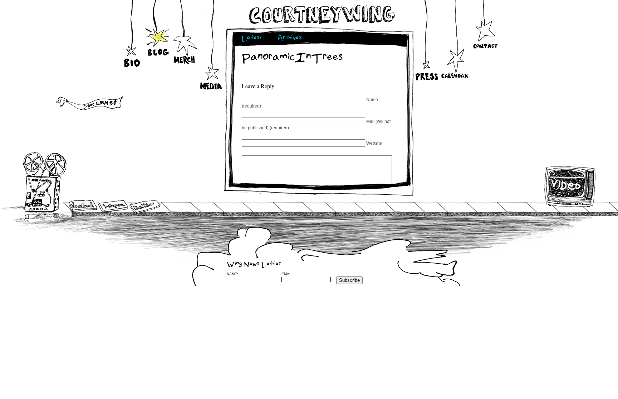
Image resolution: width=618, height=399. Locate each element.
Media (211, 75)
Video (570, 186)
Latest (252, 38)
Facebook (83, 206)
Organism (477, 273)
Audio (45, 182)
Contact (485, 34)
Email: (287, 274)
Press (426, 53)
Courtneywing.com (321, 14)
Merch (184, 48)
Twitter (144, 207)
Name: (232, 274)
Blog (157, 37)
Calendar (454, 63)
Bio (132, 53)
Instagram (113, 206)
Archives (289, 38)
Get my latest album (71, 102)
